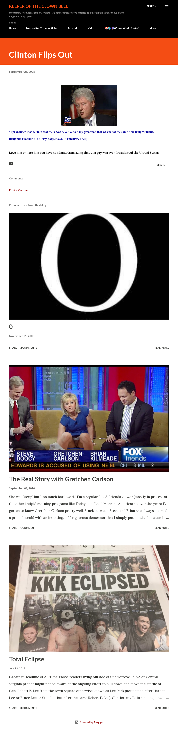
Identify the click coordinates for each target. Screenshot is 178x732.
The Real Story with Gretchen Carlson (61, 479)
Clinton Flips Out (41, 54)
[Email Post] (11, 164)
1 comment (28, 527)
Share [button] (161, 164)
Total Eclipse (26, 659)
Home (12, 28)
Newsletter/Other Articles (41, 28)
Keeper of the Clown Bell (38, 6)
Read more (162, 347)
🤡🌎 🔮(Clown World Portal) (122, 28)
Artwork (73, 28)
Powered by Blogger (91, 722)
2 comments (28, 347)
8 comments (28, 707)
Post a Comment (20, 190)
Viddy (91, 28)
